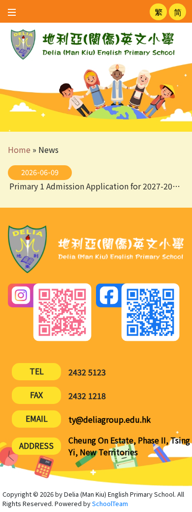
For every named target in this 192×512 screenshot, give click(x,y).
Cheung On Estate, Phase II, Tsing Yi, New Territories (129, 446)
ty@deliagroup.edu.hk (109, 419)
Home (19, 149)
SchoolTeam (110, 503)
